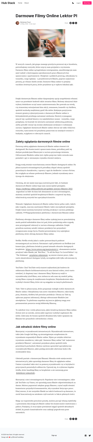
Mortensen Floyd (25, 22)
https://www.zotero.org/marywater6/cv (42, 249)
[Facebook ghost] (85, 435)
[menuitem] (54, 435)
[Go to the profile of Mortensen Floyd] (17, 23)
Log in (79, 3)
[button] (73, 3)
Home (20, 3)
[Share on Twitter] (70, 23)
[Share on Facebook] (73, 23)
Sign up (54, 435)
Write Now (87, 3)
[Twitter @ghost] (90, 435)
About (26, 3)
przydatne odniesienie (38, 255)
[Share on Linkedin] (76, 23)
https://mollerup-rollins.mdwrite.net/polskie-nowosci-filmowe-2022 (44, 188)
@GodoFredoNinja (18, 437)
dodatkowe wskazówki (25, 373)
